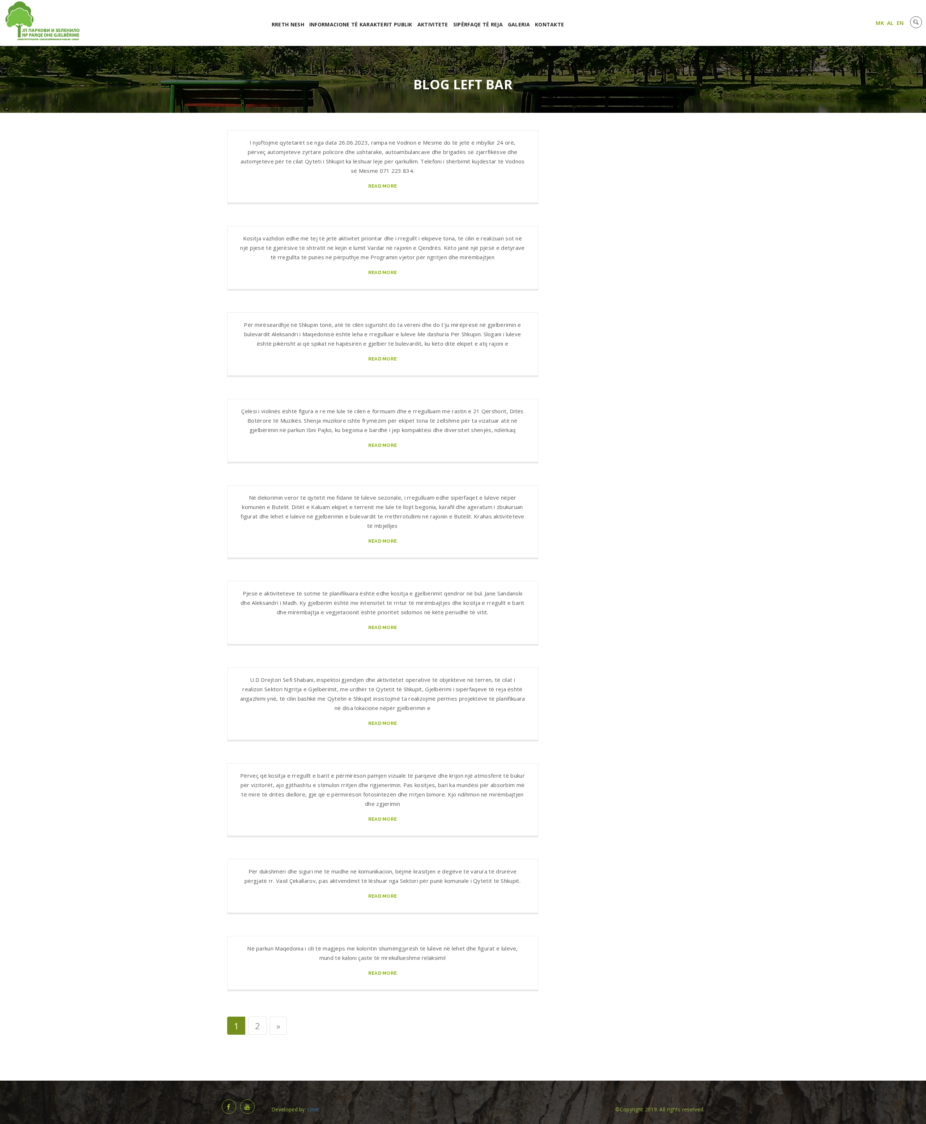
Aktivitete (432, 24)
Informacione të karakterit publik (360, 24)
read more (382, 186)
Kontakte (549, 24)
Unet (313, 1109)
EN (900, 22)
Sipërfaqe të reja (478, 24)
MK (880, 22)
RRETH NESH (288, 24)
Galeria (519, 24)
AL (890, 22)
